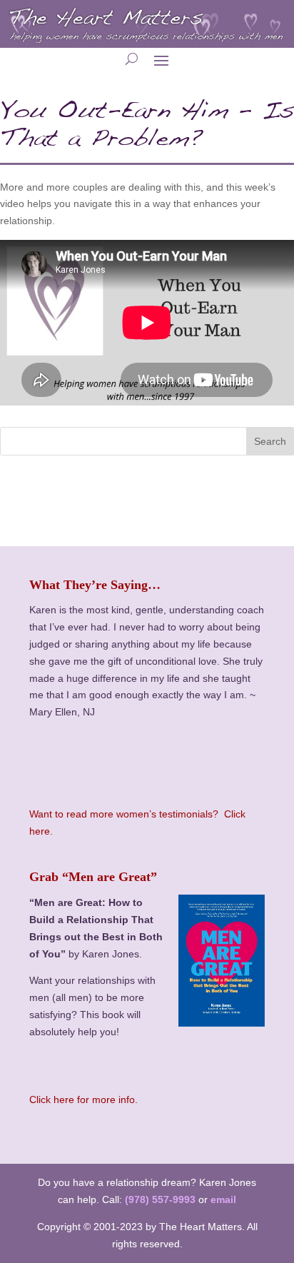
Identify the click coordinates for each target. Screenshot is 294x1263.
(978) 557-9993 (160, 1199)
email (223, 1199)
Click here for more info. (83, 1099)
